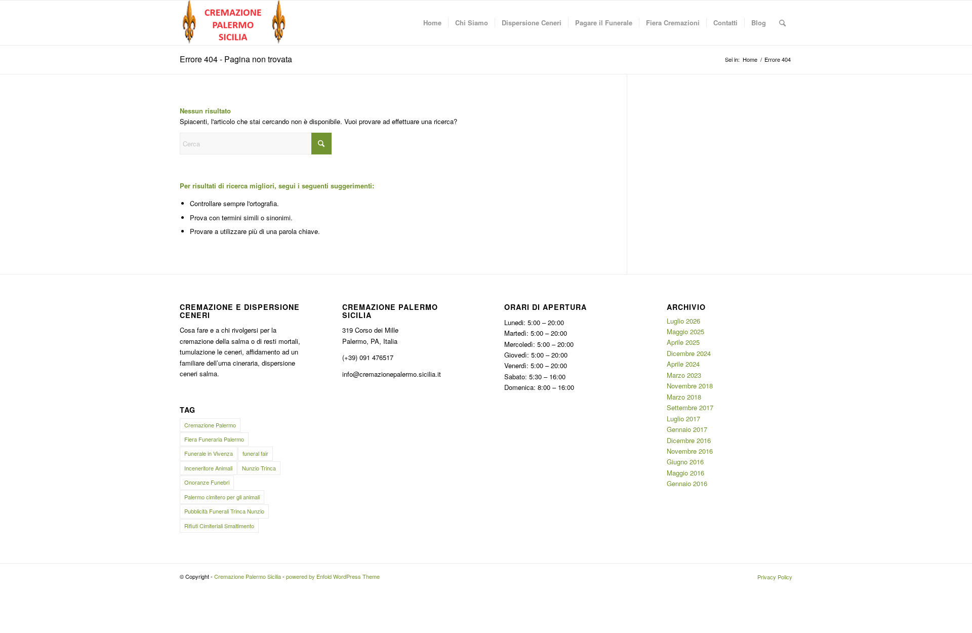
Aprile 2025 (683, 342)
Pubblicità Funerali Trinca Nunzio (224, 511)
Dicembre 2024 (689, 353)
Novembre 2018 (690, 385)
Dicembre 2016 (689, 440)
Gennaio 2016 (687, 483)
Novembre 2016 (690, 451)
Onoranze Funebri (206, 482)
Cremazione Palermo (210, 425)
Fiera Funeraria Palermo (214, 439)
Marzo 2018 (684, 397)
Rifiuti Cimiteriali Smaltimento (219, 526)
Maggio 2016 (685, 473)
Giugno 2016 (685, 461)
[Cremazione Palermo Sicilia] (234, 23)
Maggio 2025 (685, 331)
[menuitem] (432, 23)
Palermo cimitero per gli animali (222, 497)
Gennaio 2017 (687, 429)
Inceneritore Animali (208, 468)
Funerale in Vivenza (208, 453)
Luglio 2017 (683, 418)
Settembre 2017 (690, 407)
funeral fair (255, 453)
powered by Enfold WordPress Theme (333, 576)
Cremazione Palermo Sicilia (247, 576)
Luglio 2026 (683, 321)
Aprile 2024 (683, 364)
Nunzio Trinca (259, 468)
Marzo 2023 (684, 375)
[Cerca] (782, 23)
